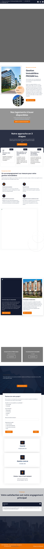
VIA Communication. (15, 546)
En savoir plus (11, 356)
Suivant (36, 431)
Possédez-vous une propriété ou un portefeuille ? (14, 402)
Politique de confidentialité (38, 546)
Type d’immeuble (8, 408)
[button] (11, 149)
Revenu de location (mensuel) (10, 417)
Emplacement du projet (9, 422)
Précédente (9, 431)
